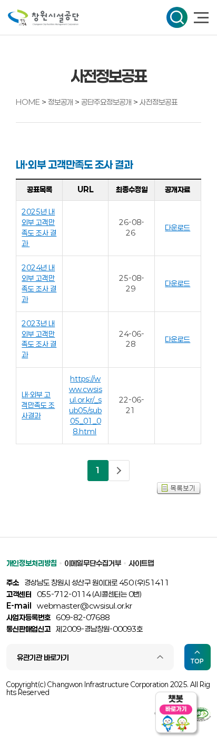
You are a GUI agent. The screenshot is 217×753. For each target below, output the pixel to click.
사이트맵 (141, 563)
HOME (28, 101)
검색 (177, 17)
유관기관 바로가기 (43, 657)
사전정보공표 (158, 101)
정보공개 (61, 101)
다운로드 (177, 227)
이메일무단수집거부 (92, 563)
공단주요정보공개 (107, 101)
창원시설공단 (43, 17)
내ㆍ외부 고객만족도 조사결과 (38, 405)
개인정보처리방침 (31, 563)
